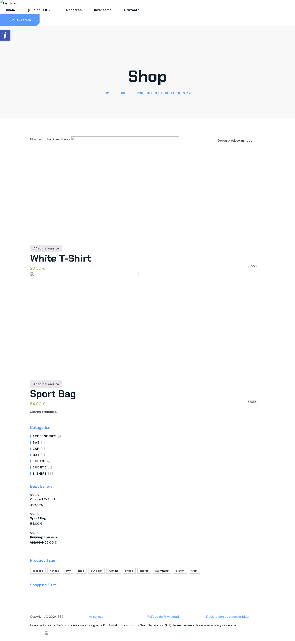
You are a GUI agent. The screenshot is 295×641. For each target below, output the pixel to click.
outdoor (96, 571)
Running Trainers (43, 537)
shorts (144, 571)
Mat (39, 455)
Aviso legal (96, 616)
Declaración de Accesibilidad (227, 616)
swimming (162, 571)
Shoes (42, 461)
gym (68, 571)
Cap (39, 449)
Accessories (48, 436)
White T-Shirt (60, 258)
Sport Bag (53, 393)
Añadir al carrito (46, 248)
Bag (39, 443)
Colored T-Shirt (42, 499)
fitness (54, 571)
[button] (20, 20)
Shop (124, 93)
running (113, 571)
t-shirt (179, 571)
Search (261, 412)
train (194, 571)
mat (81, 571)
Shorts (42, 467)
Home (107, 93)
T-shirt (43, 474)
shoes (129, 571)
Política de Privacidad (163, 616)
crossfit (38, 571)
